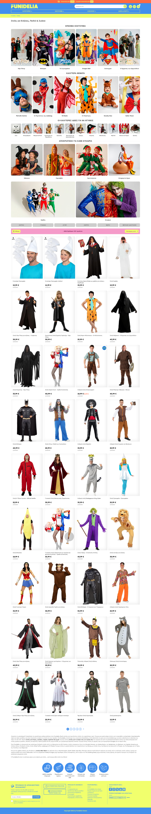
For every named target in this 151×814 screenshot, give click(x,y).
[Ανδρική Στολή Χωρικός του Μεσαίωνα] (124, 420)
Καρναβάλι (59, 178)
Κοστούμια (59, 11)
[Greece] (110, 789)
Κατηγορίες (27, 11)
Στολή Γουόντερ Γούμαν (19, 607)
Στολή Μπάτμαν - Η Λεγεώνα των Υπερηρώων (90, 607)
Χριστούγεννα (91, 178)
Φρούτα (113, 135)
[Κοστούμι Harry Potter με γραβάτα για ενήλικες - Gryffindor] (91, 257)
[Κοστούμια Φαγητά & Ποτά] (38, 129)
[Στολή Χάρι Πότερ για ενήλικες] (27, 637)
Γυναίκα (43, 225)
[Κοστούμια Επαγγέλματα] (27, 129)
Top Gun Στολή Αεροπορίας (85, 715)
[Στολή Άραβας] (124, 257)
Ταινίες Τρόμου (48, 116)
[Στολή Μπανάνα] (27, 529)
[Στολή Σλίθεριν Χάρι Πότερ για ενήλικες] (27, 692)
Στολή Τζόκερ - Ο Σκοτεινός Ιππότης (88, 552)
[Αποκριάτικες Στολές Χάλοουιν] (27, 160)
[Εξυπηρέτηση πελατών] (134, 6)
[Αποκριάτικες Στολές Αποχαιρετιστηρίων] (124, 160)
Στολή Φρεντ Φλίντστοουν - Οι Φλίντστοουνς (90, 335)
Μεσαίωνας (102, 135)
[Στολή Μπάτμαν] (27, 420)
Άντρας (21, 225)
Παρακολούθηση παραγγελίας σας (55, 792)
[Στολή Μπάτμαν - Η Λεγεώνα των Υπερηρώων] (91, 583)
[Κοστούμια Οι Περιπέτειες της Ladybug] (135, 94)
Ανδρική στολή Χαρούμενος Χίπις (119, 607)
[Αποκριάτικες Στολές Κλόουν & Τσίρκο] (124, 129)
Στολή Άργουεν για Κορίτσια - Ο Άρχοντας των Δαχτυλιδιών (58, 662)
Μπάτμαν (43, 68)
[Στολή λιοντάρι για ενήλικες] (124, 529)
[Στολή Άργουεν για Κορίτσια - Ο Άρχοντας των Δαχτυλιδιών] (59, 637)
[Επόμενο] (83, 729)
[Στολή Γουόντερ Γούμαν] (27, 583)
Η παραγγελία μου (73, 789)
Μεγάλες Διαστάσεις (129, 225)
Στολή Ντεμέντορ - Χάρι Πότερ (21, 390)
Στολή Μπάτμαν (17, 444)
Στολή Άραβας (114, 281)
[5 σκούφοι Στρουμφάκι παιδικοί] (59, 257)
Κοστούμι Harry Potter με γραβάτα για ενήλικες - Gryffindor (91, 282)
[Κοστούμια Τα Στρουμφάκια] (64, 47)
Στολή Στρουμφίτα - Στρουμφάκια (119, 498)
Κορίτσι (86, 225)
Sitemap (89, 799)
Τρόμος (81, 135)
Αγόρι (65, 225)
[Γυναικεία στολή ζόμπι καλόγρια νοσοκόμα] (59, 692)
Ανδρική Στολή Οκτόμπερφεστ (86, 390)
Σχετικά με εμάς (91, 801)
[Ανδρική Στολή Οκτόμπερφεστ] (91, 366)
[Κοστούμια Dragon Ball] (86, 47)
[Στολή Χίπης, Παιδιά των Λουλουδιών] (59, 420)
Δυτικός (135, 135)
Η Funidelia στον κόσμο (94, 789)
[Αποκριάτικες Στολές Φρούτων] (113, 129)
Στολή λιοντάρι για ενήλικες (117, 552)
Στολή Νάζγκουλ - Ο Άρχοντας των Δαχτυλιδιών (123, 335)
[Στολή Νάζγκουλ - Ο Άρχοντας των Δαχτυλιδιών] (124, 312)
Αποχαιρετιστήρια (124, 178)
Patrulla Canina (113, 116)
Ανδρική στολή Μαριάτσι (84, 444)
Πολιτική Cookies (92, 796)
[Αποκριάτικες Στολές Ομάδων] (43, 200)
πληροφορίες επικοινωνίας (75, 797)
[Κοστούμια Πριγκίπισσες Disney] (70, 94)
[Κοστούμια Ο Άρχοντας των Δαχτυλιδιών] (129, 47)
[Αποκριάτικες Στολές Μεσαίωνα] (103, 129)
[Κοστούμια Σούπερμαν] (108, 47)
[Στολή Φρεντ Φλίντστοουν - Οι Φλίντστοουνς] (91, 312)
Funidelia (13, 15)
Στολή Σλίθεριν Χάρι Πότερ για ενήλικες (24, 715)
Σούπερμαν (108, 68)
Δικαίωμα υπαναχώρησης (94, 797)
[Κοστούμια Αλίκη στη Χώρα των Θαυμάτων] (91, 94)
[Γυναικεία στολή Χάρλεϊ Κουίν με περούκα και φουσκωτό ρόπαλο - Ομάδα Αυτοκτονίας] (59, 529)
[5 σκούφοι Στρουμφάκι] (27, 257)
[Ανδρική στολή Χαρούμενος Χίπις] (124, 583)
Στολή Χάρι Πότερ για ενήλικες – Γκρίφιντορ (25, 335)
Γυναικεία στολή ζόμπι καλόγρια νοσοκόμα (57, 715)
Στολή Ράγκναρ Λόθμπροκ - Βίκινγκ (120, 390)
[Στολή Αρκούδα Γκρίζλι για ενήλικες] (59, 583)
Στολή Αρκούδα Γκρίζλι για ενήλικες (55, 607)
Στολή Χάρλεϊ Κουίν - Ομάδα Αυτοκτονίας (56, 390)
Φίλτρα (17, 231)
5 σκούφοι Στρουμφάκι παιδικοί (53, 281)
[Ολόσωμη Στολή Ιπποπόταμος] (124, 637)
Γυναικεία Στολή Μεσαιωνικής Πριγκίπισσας (57, 498)
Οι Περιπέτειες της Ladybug (135, 116)
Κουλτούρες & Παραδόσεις (48, 136)
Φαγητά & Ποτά (38, 135)
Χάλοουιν (27, 178)
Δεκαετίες (59, 135)
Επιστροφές (71, 794)
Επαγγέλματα (26, 135)
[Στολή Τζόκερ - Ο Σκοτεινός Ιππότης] (91, 529)
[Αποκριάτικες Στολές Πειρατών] (92, 129)
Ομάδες (43, 220)
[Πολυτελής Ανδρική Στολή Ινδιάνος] (91, 637)
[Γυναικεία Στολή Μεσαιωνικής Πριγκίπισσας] (59, 474)
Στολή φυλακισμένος (115, 715)
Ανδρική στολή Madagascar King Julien (89, 498)
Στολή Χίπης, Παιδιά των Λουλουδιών (55, 444)
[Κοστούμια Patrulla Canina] (113, 94)
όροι (15, 802)
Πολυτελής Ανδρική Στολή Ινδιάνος (87, 661)
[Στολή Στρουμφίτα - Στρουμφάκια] (124, 474)
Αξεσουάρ (90, 11)
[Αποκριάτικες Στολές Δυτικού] (135, 129)
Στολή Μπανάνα (17, 552)
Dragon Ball (86, 68)
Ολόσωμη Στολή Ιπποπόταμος (118, 661)
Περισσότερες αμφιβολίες (75, 796)
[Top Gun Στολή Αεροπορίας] (91, 692)
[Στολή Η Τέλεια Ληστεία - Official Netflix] (27, 474)
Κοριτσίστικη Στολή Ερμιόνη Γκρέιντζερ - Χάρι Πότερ (58, 336)
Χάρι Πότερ (21, 68)
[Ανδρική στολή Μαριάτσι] (91, 420)
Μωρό (108, 225)
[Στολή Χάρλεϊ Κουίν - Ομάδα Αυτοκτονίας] (59, 366)
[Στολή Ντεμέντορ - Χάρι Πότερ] (27, 366)
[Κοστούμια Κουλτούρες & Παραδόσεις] (48, 129)
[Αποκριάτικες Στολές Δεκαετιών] (59, 129)
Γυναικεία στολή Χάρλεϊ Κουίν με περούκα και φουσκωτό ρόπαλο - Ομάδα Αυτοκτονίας (57, 553)
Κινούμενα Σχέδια (27, 116)
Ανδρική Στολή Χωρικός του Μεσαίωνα (120, 444)
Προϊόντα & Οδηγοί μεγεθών (75, 791)
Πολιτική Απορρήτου (93, 794)
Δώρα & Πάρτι (123, 11)
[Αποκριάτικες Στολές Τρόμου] (81, 129)
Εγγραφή (36, 797)
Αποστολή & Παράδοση (74, 792)
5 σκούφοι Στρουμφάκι (19, 281)
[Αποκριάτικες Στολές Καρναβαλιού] (59, 160)
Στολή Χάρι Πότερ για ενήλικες (21, 661)
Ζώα (16, 135)
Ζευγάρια (108, 220)
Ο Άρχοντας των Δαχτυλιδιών (129, 68)
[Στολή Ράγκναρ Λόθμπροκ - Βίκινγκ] (124, 366)
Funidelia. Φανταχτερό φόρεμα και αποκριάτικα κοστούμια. (24, 6)
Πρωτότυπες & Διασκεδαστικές (70, 136)
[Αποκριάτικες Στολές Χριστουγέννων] (92, 160)
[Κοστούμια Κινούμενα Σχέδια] (27, 94)
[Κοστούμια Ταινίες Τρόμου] (48, 94)
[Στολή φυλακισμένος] (124, 692)
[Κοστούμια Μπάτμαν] (43, 47)
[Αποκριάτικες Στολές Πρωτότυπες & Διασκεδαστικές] (70, 129)
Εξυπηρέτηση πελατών (56, 786)
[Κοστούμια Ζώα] (16, 129)
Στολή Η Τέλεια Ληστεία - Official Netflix (24, 498)
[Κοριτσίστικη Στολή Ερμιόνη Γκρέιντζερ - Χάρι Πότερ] (59, 312)
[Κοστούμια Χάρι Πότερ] (21, 47)
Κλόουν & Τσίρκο (124, 135)
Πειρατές (91, 135)
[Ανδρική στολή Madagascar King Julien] (91, 474)
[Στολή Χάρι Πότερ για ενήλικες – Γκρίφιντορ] (27, 312)
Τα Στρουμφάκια (65, 68)
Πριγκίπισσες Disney (70, 116)
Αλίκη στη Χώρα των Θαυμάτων (92, 116)
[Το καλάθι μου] (138, 6)
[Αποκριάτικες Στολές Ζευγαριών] (108, 200)
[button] (138, 98)
